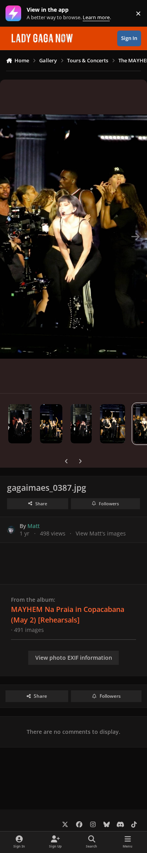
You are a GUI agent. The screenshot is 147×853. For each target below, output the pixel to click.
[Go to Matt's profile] (11, 530)
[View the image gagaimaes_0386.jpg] (112, 423)
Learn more (15, 13)
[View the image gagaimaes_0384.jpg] (51, 423)
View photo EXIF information (73, 657)
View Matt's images (101, 533)
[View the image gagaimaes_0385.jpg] (81, 423)
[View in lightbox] (73, 236)
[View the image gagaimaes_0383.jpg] (20, 423)
